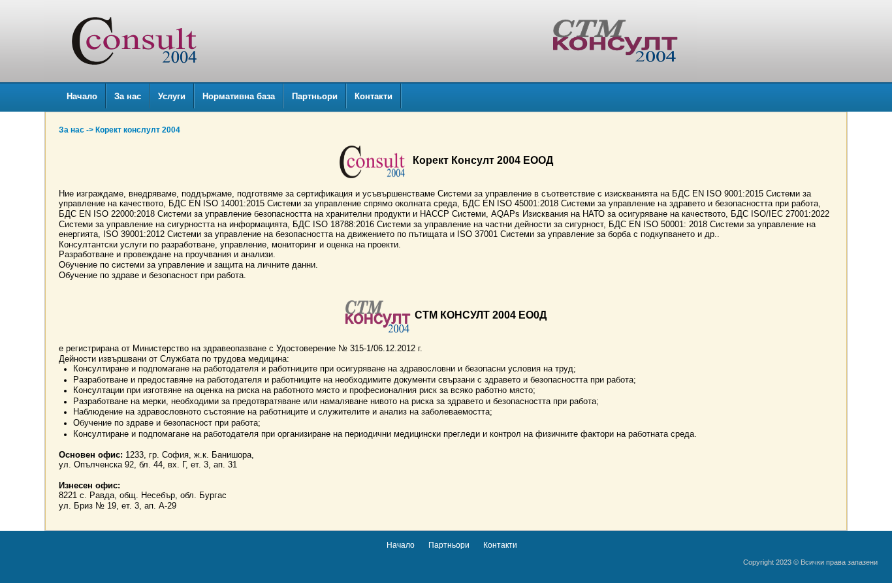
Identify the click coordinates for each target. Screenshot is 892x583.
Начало (82, 96)
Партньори (315, 96)
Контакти (373, 96)
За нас (127, 96)
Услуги (171, 96)
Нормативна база (238, 96)
